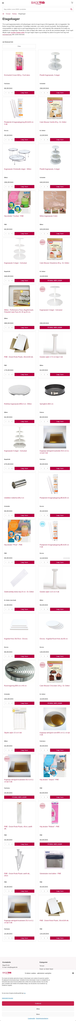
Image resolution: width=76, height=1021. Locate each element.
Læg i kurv (24, 92)
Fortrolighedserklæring (42, 1018)
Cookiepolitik (31, 1018)
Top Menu (3, 3)
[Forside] (3, 14)
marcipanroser (7, 34)
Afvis (38, 1009)
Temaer (42, 966)
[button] (73, 973)
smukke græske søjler (18, 32)
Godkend (38, 1003)
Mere (38, 1014)
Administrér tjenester (7, 998)
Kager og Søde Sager (46, 969)
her (25, 993)
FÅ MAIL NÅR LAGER (55, 280)
